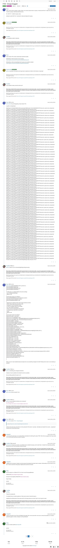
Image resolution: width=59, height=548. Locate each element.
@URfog (7, 491)
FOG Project (34, 545)
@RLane (7, 71)
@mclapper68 (13, 443)
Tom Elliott (8, 36)
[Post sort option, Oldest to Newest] (48, 6)
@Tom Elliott (12, 102)
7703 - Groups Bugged (18, 420)
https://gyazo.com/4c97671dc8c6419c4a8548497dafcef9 (17, 59)
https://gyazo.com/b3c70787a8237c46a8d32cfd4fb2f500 (17, 63)
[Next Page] (32, 536)
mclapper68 (8, 434)
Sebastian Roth (9, 22)
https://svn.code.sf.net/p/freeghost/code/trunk (19, 423)
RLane (7, 102)
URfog (7, 470)
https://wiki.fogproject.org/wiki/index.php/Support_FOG (25, 30)
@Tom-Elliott (8, 103)
